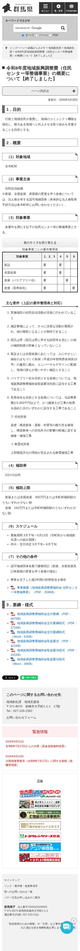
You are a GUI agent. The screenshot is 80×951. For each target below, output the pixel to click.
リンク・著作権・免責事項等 (21, 885)
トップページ (17, 47)
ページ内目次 (40, 91)
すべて (29, 35)
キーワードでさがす (17, 20)
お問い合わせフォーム (21, 717)
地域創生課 (13, 702)
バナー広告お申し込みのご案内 (22, 897)
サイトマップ (12, 880)
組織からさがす (37, 47)
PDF (56, 35)
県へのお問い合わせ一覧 (18, 891)
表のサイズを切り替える (40, 242)
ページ (43, 35)
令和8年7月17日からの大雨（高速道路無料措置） (36, 746)
